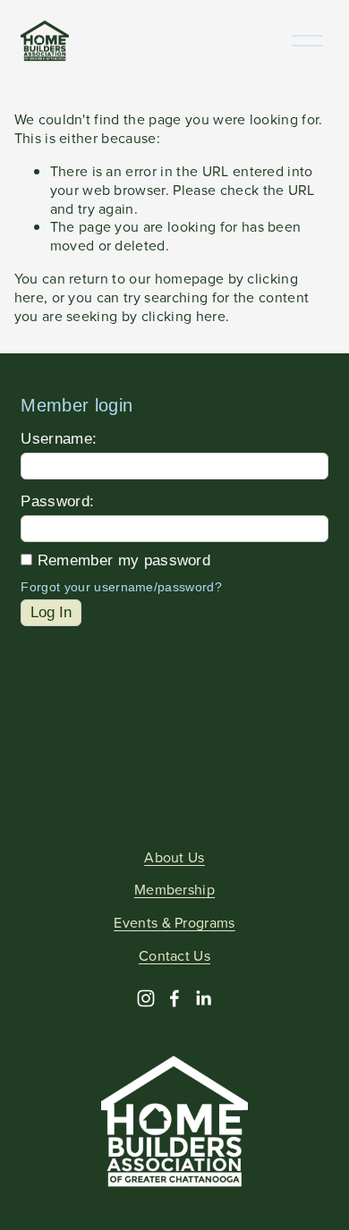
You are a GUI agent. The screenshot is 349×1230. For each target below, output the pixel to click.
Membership (174, 889)
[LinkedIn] (203, 998)
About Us (174, 857)
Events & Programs (174, 922)
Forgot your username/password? (121, 587)
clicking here (183, 316)
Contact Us (174, 955)
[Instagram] (146, 998)
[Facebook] (174, 998)
